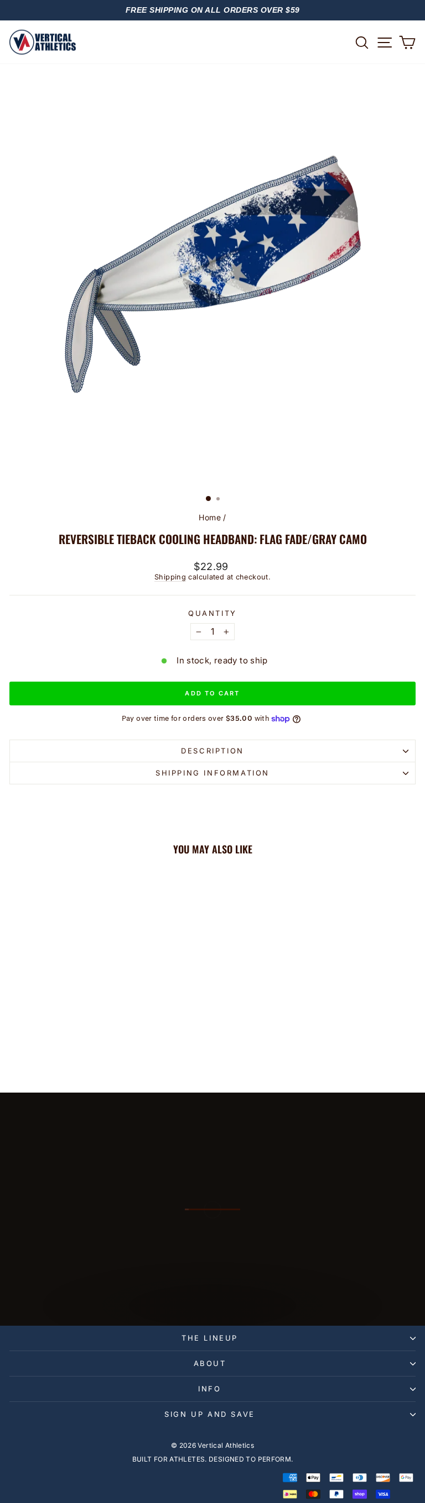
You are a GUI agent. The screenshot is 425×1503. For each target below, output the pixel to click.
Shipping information (212, 772)
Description (212, 750)
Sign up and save (209, 1414)
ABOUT (210, 1363)
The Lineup (210, 1337)
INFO (209, 1388)
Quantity (212, 613)
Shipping (170, 577)
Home (210, 517)
